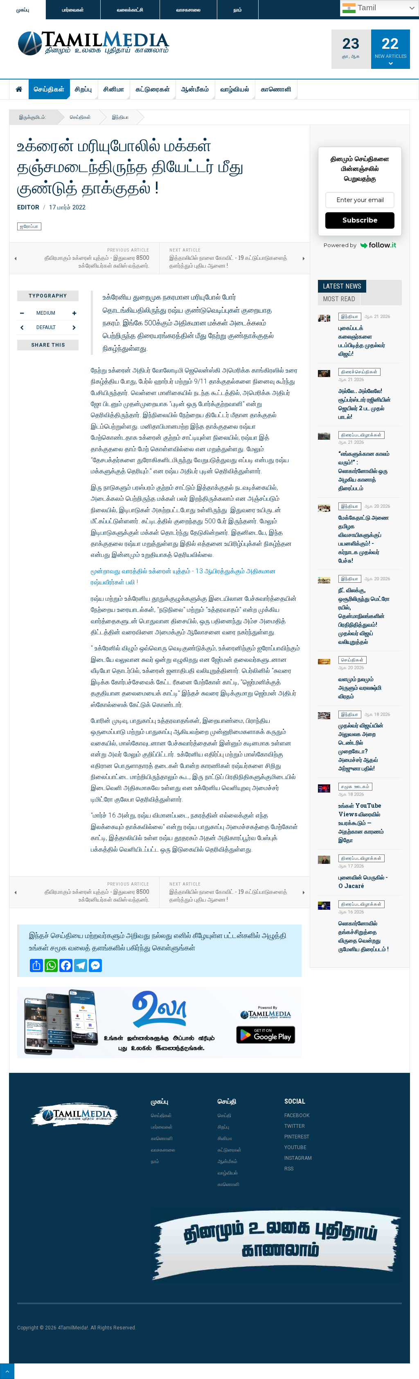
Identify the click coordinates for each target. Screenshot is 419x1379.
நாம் (238, 10)
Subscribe (360, 220)
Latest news (342, 286)
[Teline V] (92, 44)
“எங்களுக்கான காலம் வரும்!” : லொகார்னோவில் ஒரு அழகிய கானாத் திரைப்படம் (364, 471)
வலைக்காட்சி (130, 10)
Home (19, 89)
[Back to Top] (7, 1371)
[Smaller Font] (21, 313)
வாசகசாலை (188, 10)
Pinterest (296, 1137)
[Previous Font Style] (21, 327)
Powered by (340, 245)
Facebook (296, 1115)
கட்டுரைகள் (153, 89)
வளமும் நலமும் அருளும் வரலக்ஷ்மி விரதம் (359, 687)
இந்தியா (120, 117)
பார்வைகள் (73, 10)
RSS (288, 1169)
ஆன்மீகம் (195, 89)
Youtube (295, 1147)
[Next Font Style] (74, 327)
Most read (339, 299)
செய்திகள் (49, 89)
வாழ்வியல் (235, 89)
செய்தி (224, 1115)
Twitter (294, 1126)
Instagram (298, 1158)
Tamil (366, 7)
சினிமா (114, 89)
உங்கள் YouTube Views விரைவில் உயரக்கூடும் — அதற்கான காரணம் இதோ (361, 823)
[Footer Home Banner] (276, 1245)
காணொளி (276, 89)
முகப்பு (22, 10)
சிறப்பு (83, 89)
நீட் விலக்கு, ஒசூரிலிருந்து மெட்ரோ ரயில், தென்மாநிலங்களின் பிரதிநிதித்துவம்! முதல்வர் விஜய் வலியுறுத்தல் (364, 615)
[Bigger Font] (74, 313)
